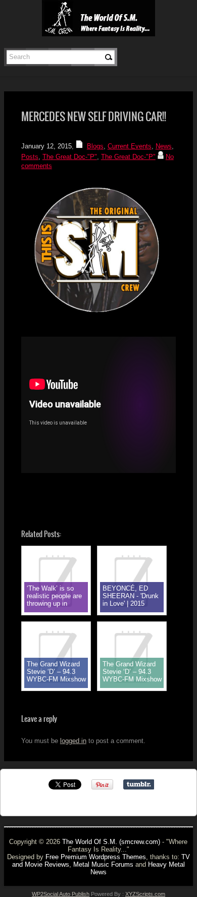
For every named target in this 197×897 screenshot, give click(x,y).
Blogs (95, 146)
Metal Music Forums (103, 864)
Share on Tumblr (138, 784)
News (164, 146)
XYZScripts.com (145, 894)
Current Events (130, 146)
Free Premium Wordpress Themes (95, 857)
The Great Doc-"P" (69, 157)
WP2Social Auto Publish (60, 894)
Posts (29, 157)
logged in (73, 741)
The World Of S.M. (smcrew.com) (111, 842)
